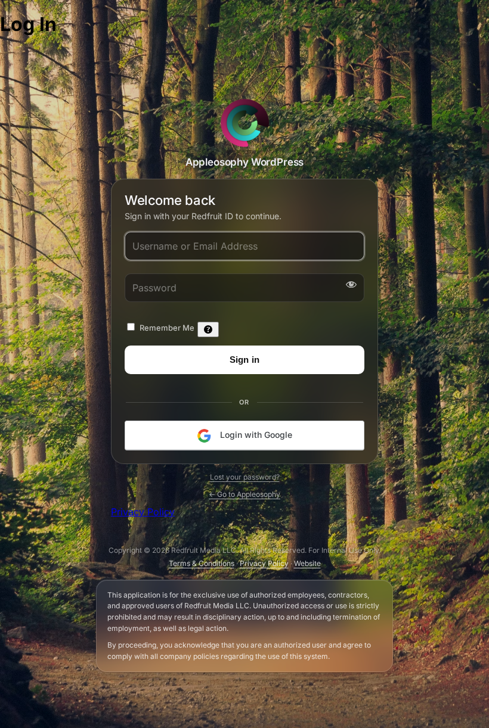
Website (307, 563)
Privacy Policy (143, 512)
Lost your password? (245, 476)
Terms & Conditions (201, 563)
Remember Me (167, 327)
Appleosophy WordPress (244, 122)
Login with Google (255, 435)
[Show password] (349, 284)
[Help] (208, 329)
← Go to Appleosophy (244, 494)
